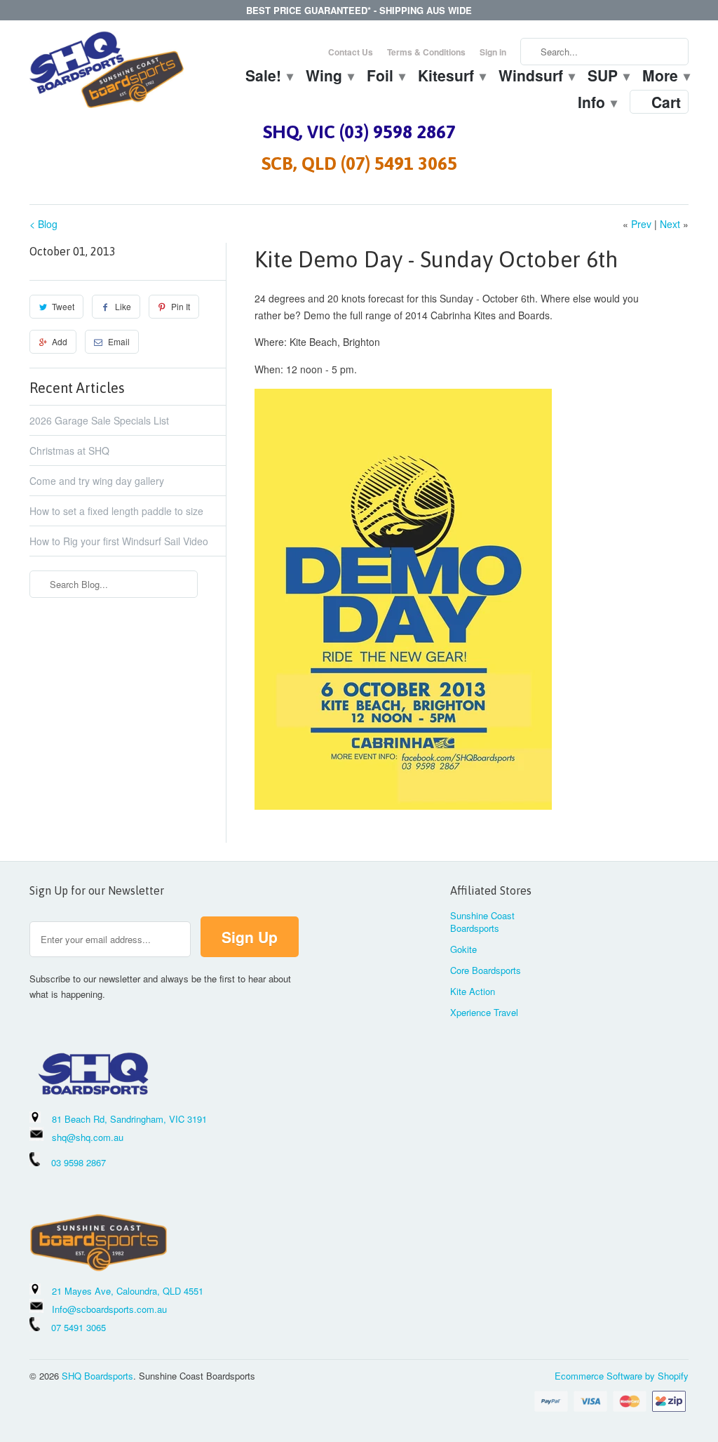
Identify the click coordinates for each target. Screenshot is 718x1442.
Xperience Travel (484, 1012)
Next (670, 224)
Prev (641, 224)
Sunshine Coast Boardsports (482, 922)
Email (119, 341)
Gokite (463, 949)
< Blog (43, 224)
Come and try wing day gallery (96, 481)
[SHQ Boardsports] (106, 73)
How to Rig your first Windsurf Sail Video (118, 541)
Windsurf (536, 77)
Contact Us (350, 52)
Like (123, 306)
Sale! (268, 77)
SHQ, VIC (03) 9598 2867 (359, 131)
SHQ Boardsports (97, 1375)
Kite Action (472, 991)
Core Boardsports (485, 970)
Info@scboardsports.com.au (109, 1309)
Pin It (180, 306)
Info (597, 103)
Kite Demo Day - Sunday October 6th (436, 259)
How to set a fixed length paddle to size (116, 511)
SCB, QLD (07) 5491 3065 (359, 163)
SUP (608, 77)
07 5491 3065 (73, 1327)
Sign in (493, 52)
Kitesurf (451, 77)
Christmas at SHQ (69, 450)
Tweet (63, 306)
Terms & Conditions (426, 52)
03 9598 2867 (78, 1162)
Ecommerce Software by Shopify (622, 1375)
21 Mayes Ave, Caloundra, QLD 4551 (127, 1290)
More (665, 77)
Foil (385, 77)
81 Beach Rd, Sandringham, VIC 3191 (129, 1119)
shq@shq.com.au (87, 1137)
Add (59, 341)
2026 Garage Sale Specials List (99, 420)
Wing (329, 77)
